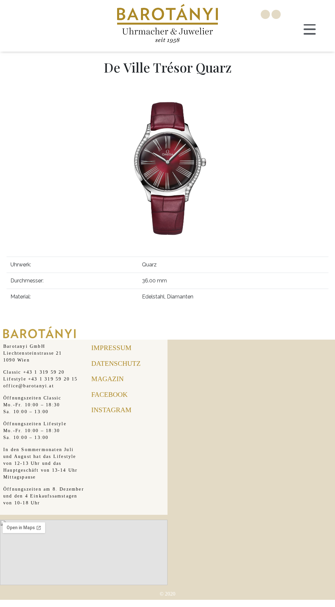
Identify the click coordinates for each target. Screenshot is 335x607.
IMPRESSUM (111, 348)
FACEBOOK (109, 394)
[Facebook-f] (265, 14)
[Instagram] (276, 14)
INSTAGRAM (111, 410)
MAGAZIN (107, 379)
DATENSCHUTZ (116, 363)
